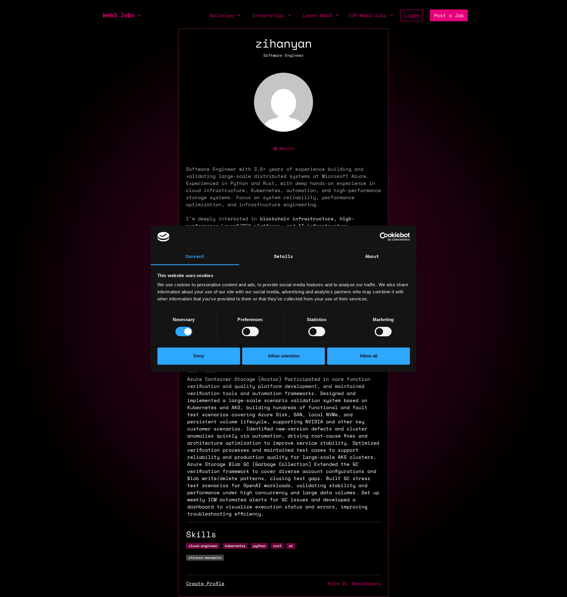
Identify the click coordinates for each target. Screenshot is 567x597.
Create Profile (205, 583)
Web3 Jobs (119, 15)
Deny (198, 356)
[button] (139, 15)
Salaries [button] (223, 15)
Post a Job (449, 15)
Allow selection (283, 356)
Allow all (368, 356)
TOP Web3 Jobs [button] (369, 15)
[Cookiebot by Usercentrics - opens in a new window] (384, 236)
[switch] (250, 331)
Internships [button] (269, 15)
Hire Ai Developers (354, 583)
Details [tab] (283, 256)
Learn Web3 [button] (319, 15)
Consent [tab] (194, 256)
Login (411, 15)
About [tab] (372, 256)
